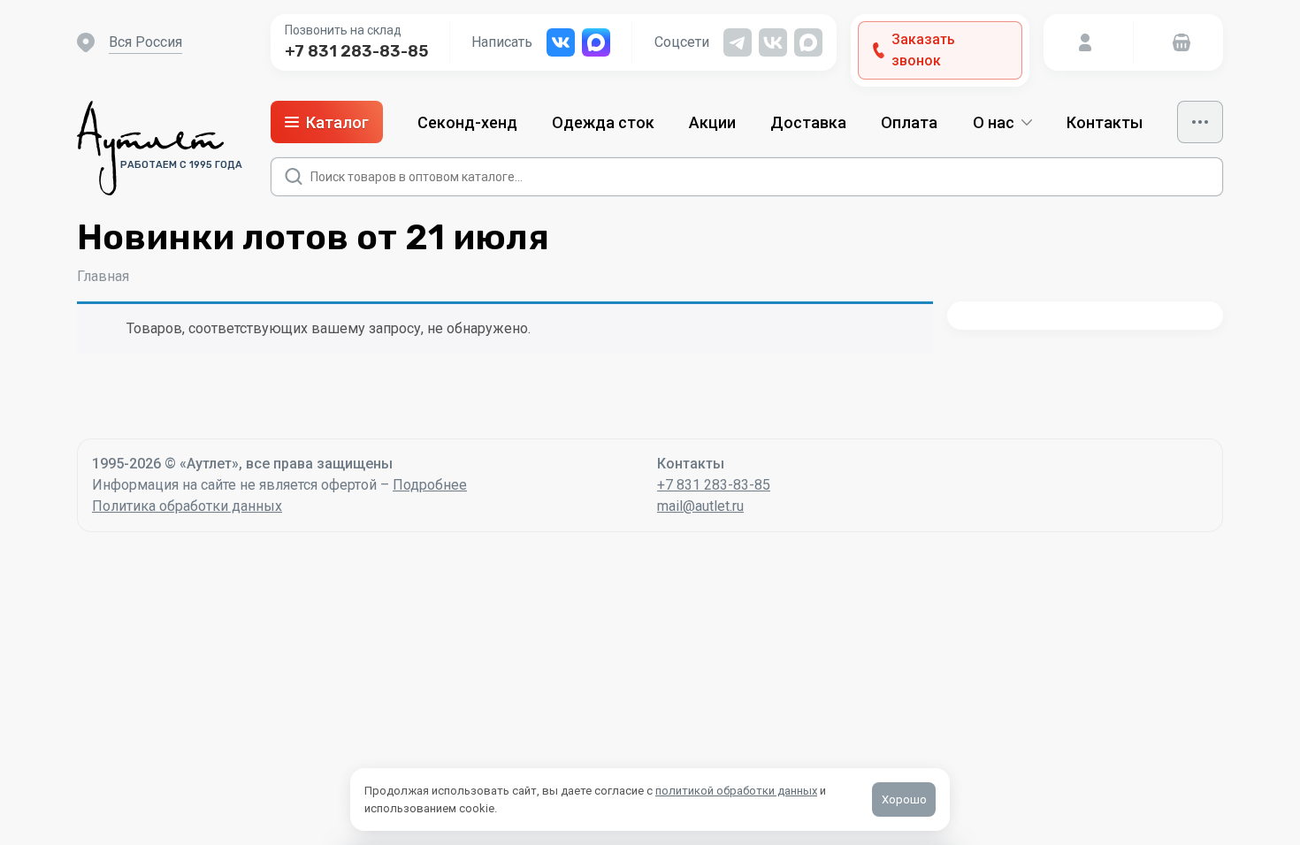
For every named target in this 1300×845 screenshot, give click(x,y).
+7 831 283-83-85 (356, 51)
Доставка (808, 122)
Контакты (1105, 122)
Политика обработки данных (187, 506)
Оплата (909, 122)
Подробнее (430, 484)
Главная (103, 276)
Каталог (337, 122)
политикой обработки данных (736, 790)
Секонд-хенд (467, 122)
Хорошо (904, 799)
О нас (993, 122)
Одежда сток (603, 122)
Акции (712, 122)
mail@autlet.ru (700, 506)
